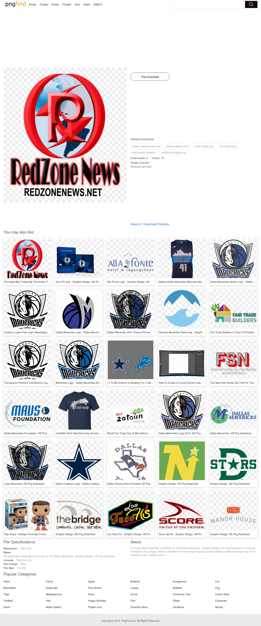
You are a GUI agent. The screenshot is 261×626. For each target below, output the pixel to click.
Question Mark (139, 607)
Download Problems (156, 224)
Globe (176, 600)
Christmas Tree (182, 594)
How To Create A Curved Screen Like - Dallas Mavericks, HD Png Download (201, 382)
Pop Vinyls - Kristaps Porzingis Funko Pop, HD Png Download (38, 534)
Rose (91, 594)
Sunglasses (179, 581)
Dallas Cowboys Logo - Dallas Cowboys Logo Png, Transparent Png (94, 483)
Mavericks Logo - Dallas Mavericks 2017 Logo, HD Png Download (93, 382)
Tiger (6, 594)
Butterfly (135, 581)
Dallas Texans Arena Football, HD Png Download (134, 483)
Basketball (10, 588)
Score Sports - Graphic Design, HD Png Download (187, 534)
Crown (44, 4)
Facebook (178, 607)
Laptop (134, 588)
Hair (48, 600)
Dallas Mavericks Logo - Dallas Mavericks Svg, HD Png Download (92, 332)
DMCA (98, 4)
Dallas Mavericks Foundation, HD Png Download (31, 433)
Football (8, 600)
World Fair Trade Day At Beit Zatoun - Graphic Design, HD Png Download (148, 433)
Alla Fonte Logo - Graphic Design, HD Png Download (137, 281)
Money (219, 607)
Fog (217, 588)
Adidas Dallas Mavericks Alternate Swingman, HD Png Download (195, 281)
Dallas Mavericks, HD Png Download (230, 433)
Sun (77, 4)
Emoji (55, 4)
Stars (86, 4)
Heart (7, 581)
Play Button (95, 588)
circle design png (203, 146)
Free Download (150, 77)
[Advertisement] (65, 42)
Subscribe (52, 588)
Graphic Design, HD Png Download (178, 483)
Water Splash (53, 607)
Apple (91, 581)
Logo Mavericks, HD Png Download (24, 483)
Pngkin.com (95, 607)
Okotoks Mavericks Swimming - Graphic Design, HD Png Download (196, 332)
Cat (217, 581)
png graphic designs (143, 152)
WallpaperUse (54, 594)
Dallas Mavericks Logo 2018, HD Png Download (186, 433)
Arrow (32, 4)
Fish (132, 600)
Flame (49, 581)
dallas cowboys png (177, 146)
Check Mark (222, 594)
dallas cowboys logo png (146, 146)
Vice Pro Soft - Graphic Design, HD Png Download (84, 281)
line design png (228, 146)
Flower (66, 4)
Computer (221, 600)
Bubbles (177, 588)
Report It (135, 224)
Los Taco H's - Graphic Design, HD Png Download (135, 534)
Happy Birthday (97, 600)
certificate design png (173, 152)
